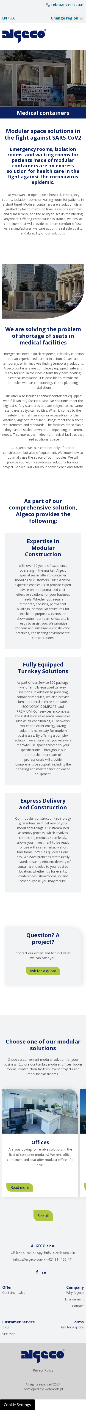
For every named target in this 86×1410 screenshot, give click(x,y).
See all (43, 1215)
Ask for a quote (43, 970)
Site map (8, 1334)
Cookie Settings (17, 1404)
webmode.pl (54, 1389)
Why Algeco (75, 1292)
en (4, 18)
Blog (5, 1327)
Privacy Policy (43, 1370)
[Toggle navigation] (75, 36)
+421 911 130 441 (70, 5)
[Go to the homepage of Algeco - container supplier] (24, 36)
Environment (74, 1299)
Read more (22, 1188)
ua (12, 18)
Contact (78, 1306)
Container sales (13, 1292)
